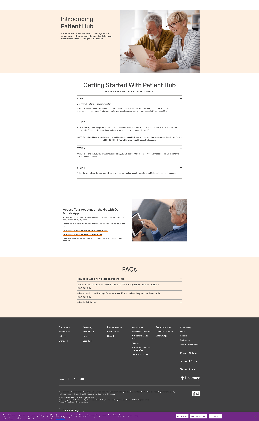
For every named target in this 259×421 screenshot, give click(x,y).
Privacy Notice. (60, 419)
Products (63, 331)
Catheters (64, 327)
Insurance (137, 327)
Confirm (215, 416)
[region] (129, 416)
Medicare (135, 343)
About (182, 331)
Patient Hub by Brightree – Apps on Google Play (82, 234)
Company (185, 327)
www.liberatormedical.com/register (96, 104)
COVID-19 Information (189, 344)
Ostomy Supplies (163, 336)
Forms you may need (140, 354)
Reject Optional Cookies (198, 416)
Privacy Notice (188, 352)
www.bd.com (85, 402)
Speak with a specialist (141, 331)
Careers (183, 336)
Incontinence (114, 327)
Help (61, 336)
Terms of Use (187, 369)
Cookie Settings (71, 410)
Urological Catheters (164, 331)
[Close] (256, 416)
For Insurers (185, 340)
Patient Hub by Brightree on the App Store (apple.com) (85, 230)
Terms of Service (189, 361)
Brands (62, 341)
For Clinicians (163, 327)
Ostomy (87, 327)
